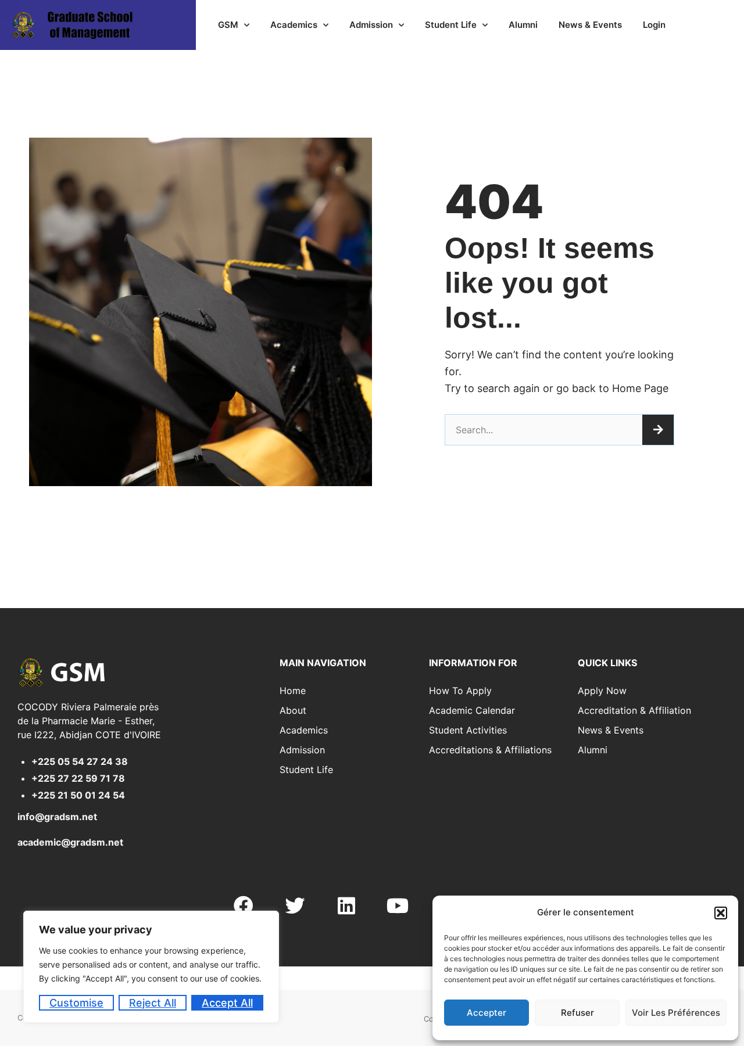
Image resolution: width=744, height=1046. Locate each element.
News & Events (590, 24)
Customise (76, 1003)
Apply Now (602, 690)
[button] (721, 913)
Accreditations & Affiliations (490, 750)
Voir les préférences (676, 1012)
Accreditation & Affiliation (634, 710)
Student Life (451, 24)
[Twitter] (294, 905)
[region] (151, 967)
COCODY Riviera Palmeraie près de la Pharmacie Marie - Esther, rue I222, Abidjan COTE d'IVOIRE (89, 721)
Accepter (486, 1012)
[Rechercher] (658, 430)
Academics (293, 24)
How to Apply (460, 690)
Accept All (227, 1003)
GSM (228, 24)
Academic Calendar (472, 710)
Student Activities (468, 730)
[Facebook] (243, 905)
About (293, 710)
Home (293, 690)
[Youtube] (397, 905)
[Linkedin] (346, 905)
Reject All (152, 1003)
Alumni (523, 24)
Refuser (577, 1012)
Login (654, 24)
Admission (371, 24)
